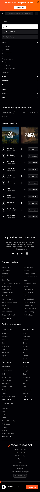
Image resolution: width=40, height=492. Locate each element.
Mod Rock (11, 486)
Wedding (5, 274)
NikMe (9, 188)
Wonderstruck (28, 293)
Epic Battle (5, 309)
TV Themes (6, 270)
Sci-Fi (25, 359)
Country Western (29, 274)
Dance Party (6, 267)
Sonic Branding (28, 312)
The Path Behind (11, 209)
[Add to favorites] (18, 487)
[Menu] (2, 13)
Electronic (5, 346)
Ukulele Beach (28, 315)
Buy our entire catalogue (20, 472)
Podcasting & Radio (15, 244)
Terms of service (20, 452)
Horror (25, 352)
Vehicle (4, 430)
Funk (3, 349)
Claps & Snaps (7, 377)
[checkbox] (20, 47)
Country (4, 343)
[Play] (4, 487)
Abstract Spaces (29, 302)
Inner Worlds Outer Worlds (11, 283)
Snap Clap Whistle (29, 309)
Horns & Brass (7, 387)
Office (4, 418)
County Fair (6, 280)
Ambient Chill (28, 305)
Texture (4, 427)
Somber (25, 396)
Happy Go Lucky (7, 299)
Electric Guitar (7, 380)
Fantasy (25, 349)
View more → (6, 318)
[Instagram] (27, 253)
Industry (4, 414)
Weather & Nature (8, 434)
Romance (26, 356)
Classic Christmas (8, 312)
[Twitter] (13, 253)
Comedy (26, 340)
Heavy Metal (6, 352)
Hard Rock (5, 277)
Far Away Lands (28, 299)
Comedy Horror (7, 293)
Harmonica (5, 383)
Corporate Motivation (9, 315)
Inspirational (27, 390)
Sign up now (20, 7)
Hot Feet (9, 175)
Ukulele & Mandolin (8, 396)
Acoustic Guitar (7, 371)
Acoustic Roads (28, 267)
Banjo (4, 374)
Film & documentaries (22, 242)
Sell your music (20, 476)
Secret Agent (6, 289)
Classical (5, 340)
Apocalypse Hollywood (9, 302)
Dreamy (25, 380)
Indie (3, 359)
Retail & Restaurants (13, 247)
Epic (24, 374)
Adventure (26, 337)
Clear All (4, 116)
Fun (24, 383)
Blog (20, 462)
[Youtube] (22, 253)
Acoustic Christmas (30, 277)
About (20, 459)
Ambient (4, 337)
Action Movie (6, 286)
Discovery (26, 270)
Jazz (25, 280)
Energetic (26, 371)
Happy (25, 387)
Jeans (9, 195)
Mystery (4, 305)
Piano (4, 393)
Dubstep (26, 296)
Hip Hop (4, 356)
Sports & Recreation (9, 421)
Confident (26, 377)
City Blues (10, 155)
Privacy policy (20, 456)
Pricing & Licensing (20, 465)
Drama (25, 346)
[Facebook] (18, 254)
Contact (20, 468)
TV (33, 242)
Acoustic (5, 333)
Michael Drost (11, 488)
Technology (6, 424)
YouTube (8, 242)
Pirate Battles (6, 296)
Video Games (28, 247)
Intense (25, 393)
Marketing (28, 244)
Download (33, 149)
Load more (5, 72)
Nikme (9, 182)
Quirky (25, 286)
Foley (3, 411)
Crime (25, 343)
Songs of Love (28, 289)
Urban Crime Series (30, 283)
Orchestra (5, 390)
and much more (20, 249)
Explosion (5, 408)
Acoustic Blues (11, 161)
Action (25, 333)
